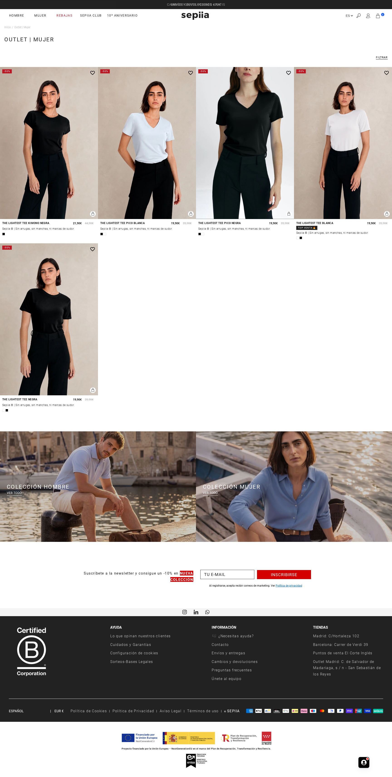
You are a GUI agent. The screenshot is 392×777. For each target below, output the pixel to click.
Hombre (16, 15)
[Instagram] (184, 611)
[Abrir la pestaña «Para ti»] (363, 762)
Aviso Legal (170, 710)
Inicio (7, 27)
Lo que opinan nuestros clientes (140, 635)
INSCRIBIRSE (284, 574)
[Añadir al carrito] (93, 214)
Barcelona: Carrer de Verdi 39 (340, 644)
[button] (358, 16)
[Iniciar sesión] (368, 16)
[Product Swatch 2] (104, 234)
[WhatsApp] (207, 611)
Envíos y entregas (228, 652)
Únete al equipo (226, 678)
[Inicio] (195, 15)
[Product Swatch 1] (3, 234)
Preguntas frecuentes (232, 669)
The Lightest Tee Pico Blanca (122, 223)
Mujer (40, 15)
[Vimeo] (196, 611)
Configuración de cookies (134, 652)
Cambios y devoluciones (235, 661)
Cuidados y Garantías (130, 644)
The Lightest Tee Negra (19, 399)
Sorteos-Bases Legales (131, 661)
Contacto (220, 644)
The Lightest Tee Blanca (314, 223)
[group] (196, 4)
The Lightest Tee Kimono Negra (25, 223)
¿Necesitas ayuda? (236, 635)
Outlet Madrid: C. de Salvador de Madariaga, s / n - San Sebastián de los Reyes (347, 667)
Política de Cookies (89, 710)
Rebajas (64, 15)
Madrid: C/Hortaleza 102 (336, 635)
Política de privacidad (289, 585)
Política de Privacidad (133, 710)
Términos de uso (203, 710)
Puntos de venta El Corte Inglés (342, 652)
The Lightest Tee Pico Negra (219, 223)
